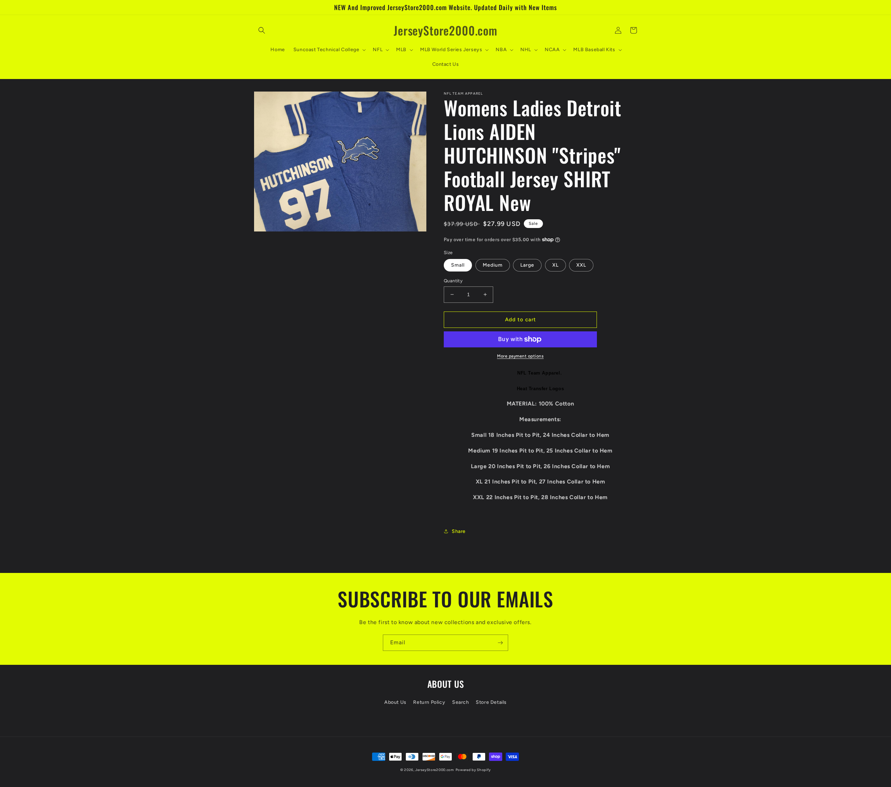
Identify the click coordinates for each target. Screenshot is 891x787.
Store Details (491, 702)
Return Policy (429, 702)
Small (458, 265)
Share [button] (459, 531)
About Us (395, 702)
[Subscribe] (500, 643)
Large (527, 265)
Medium (493, 265)
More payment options (520, 356)
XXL (581, 265)
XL (555, 265)
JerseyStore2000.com (434, 770)
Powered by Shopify (473, 770)
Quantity (453, 280)
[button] (261, 30)
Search (460, 702)
